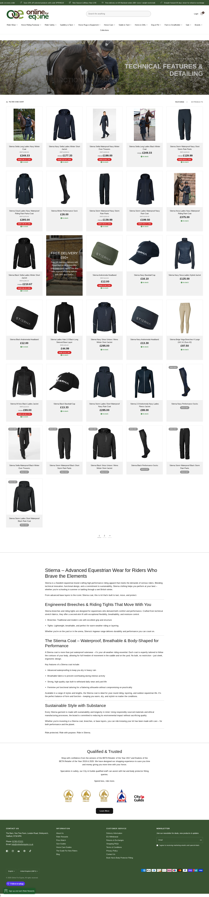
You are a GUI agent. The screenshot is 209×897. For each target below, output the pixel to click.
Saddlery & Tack (66, 25)
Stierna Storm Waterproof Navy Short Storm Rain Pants (184, 147)
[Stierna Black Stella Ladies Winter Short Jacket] (24, 253)
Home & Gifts (140, 25)
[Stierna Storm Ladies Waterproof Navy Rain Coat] (145, 189)
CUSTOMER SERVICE (116, 828)
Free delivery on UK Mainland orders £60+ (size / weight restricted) (87, 3)
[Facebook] (8, 851)
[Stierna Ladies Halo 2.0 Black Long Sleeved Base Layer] (64, 318)
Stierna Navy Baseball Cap (144, 275)
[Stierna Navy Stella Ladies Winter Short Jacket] (64, 125)
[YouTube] (20, 851)
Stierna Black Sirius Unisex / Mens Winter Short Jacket (104, 466)
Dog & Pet (155, 25)
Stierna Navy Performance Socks (184, 404)
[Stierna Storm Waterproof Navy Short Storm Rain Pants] (185, 125)
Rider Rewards (62, 837)
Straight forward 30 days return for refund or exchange (141, 3)
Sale (187, 25)
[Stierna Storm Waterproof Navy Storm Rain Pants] (104, 189)
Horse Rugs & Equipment (88, 25)
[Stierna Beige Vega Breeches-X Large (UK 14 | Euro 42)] (185, 318)
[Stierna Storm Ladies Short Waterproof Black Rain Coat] (24, 497)
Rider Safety (50, 25)
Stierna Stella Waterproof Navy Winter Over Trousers (104, 147)
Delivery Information (114, 833)
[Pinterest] (26, 851)
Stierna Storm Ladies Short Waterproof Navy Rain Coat (104, 405)
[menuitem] (12, 25)
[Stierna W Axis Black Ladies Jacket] (24, 382)
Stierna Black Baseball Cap (64, 404)
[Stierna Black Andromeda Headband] (24, 318)
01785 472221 (17, 841)
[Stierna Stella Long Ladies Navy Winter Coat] (24, 125)
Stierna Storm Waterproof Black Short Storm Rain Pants (64, 466)
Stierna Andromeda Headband (104, 275)
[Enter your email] (200, 840)
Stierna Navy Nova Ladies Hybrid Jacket (185, 275)
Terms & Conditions (114, 847)
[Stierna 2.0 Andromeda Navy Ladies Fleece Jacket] (145, 382)
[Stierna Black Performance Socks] (145, 444)
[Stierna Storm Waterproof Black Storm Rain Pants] (185, 444)
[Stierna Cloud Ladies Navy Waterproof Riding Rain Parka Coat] (24, 189)
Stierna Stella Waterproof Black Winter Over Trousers (24, 466)
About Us (60, 833)
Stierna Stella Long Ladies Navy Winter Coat (24, 147)
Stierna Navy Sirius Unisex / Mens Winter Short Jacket (104, 340)
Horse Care (108, 25)
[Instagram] (14, 851)
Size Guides (61, 844)
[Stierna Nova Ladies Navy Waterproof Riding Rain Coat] (185, 189)
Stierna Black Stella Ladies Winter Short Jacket (24, 276)
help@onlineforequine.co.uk (22, 844)
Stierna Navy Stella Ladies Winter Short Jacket (64, 147)
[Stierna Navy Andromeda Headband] (145, 318)
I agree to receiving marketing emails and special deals (179, 845)
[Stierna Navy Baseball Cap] (145, 253)
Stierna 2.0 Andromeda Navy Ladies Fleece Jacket (144, 405)
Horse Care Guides (64, 847)
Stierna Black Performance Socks (144, 465)
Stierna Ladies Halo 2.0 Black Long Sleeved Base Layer (64, 340)
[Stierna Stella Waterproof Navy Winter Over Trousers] (104, 125)
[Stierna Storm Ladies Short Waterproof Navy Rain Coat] (104, 382)
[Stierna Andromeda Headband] (104, 253)
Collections (104, 30)
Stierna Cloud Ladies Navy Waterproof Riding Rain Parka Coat (24, 212)
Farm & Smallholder (172, 25)
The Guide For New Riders (66, 851)
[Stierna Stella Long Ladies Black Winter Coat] (145, 125)
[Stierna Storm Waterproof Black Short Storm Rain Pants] (64, 444)
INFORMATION (63, 828)
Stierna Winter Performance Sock (64, 211)
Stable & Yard (124, 25)
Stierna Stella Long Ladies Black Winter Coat (144, 147)
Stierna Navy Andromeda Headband (144, 339)
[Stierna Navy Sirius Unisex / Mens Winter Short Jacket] (104, 318)
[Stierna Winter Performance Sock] (64, 189)
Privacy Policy (112, 851)
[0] (201, 13)
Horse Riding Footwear (30, 25)
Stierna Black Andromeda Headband (24, 339)
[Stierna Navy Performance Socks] (185, 382)
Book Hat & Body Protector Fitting (119, 858)
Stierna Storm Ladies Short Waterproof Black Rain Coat (24, 519)
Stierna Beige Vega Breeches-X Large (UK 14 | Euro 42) (185, 340)
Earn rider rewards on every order (182, 3)
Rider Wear (11, 25)
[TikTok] (32, 851)
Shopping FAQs (112, 844)
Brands (197, 25)
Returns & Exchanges (115, 840)
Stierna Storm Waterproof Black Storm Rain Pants (185, 466)
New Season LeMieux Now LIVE (42, 3)
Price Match (61, 840)
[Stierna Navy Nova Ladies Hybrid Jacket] (185, 253)
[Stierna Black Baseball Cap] (64, 382)
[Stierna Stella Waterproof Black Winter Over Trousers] (24, 444)
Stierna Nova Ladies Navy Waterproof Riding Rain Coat (185, 212)
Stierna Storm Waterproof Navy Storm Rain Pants (104, 212)
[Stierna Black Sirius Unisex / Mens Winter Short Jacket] (104, 444)
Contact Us (110, 854)
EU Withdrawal (112, 837)
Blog (58, 854)
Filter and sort (16, 102)
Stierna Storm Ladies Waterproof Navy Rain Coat (144, 212)
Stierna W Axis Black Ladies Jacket (24, 404)
